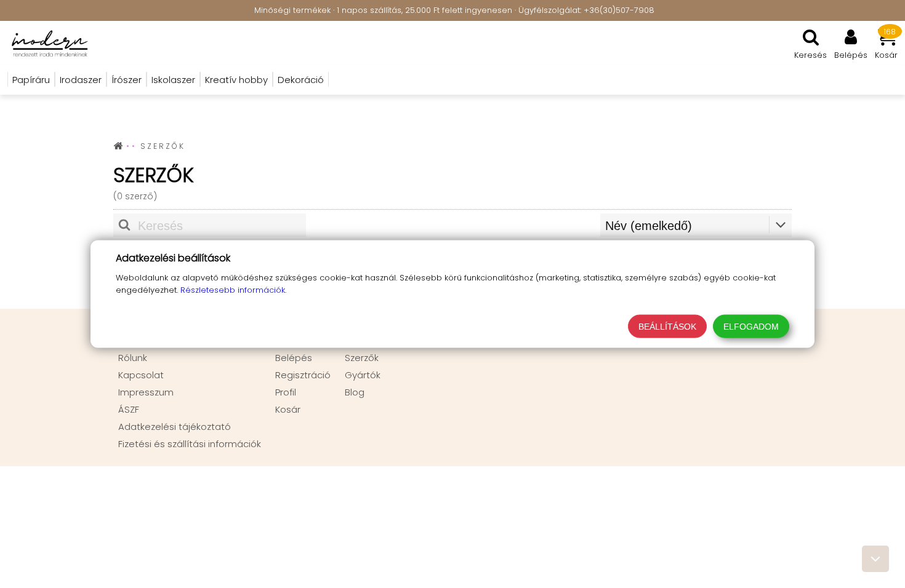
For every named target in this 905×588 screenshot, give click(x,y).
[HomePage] (46, 43)
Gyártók (362, 374)
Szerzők (362, 357)
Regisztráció (303, 374)
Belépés (293, 357)
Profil (285, 392)
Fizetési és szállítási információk (189, 443)
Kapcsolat (141, 374)
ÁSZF (128, 409)
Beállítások (667, 327)
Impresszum (146, 392)
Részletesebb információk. (233, 290)
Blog (354, 392)
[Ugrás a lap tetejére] (875, 559)
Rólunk (132, 357)
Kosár (287, 409)
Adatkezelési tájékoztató (174, 426)
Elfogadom (751, 327)
